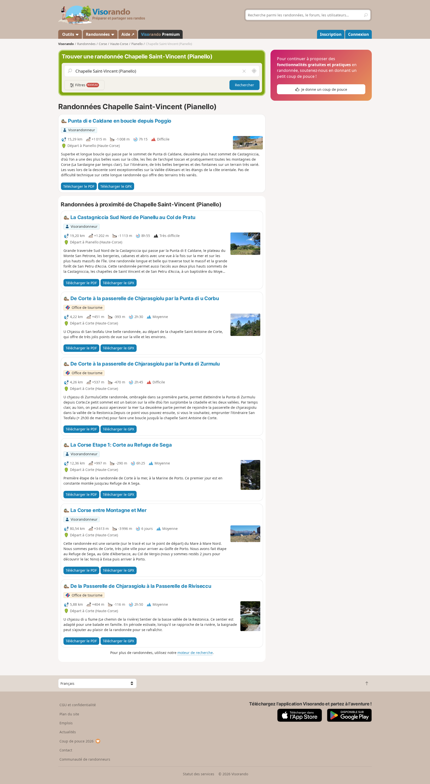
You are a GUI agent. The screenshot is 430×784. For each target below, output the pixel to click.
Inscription (330, 34)
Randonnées (98, 34)
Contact (65, 750)
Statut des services (198, 774)
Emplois (66, 723)
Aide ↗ (127, 34)
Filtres (86, 85)
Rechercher (244, 85)
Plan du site (69, 714)
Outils (68, 34)
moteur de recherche (195, 652)
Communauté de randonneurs (84, 759)
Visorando (66, 44)
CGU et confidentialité (77, 704)
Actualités (67, 732)
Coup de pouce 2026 (76, 741)
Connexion (358, 34)
